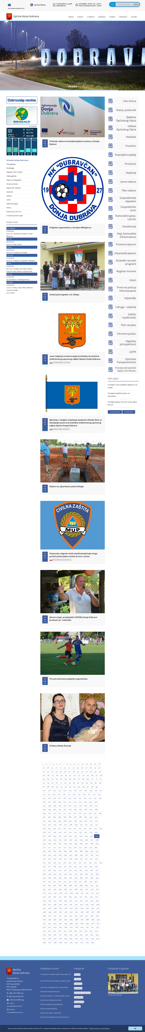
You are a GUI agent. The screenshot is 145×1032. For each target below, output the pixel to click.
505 (60, 927)
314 (44, 863)
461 (60, 912)
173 (64, 813)
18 (48, 768)
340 (59, 870)
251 (60, 840)
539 (65, 939)
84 (91, 783)
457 (98, 908)
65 (70, 779)
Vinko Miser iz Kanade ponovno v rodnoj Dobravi (54, 987)
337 (44, 870)
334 (85, 866)
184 (59, 817)
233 (80, 832)
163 (70, 810)
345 (86, 870)
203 (44, 825)
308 (70, 859)
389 (86, 885)
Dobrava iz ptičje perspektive (48, 1008)
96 (83, 787)
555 (92, 942)
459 (49, 912)
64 (66, 779)
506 (65, 927)
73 (44, 783)
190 (90, 817)
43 (95, 772)
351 (60, 874)
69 (88, 779)
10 (74, 764)
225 (100, 829)
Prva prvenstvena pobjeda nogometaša (68, 679)
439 (60, 904)
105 (70, 791)
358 (97, 874)
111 (101, 791)
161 (60, 810)
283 (54, 851)
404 (49, 893)
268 (91, 844)
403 (44, 893)
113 (49, 794)
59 (44, 779)
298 (76, 855)
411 (87, 893)
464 (76, 912)
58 (101, 775)
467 (92, 912)
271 (49, 848)
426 (49, 901)
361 (55, 878)
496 (71, 923)
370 (44, 882)
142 (75, 802)
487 (81, 920)
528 (65, 935)
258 (97, 840)
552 (76, 942)
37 (69, 772)
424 (96, 897)
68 (83, 779)
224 (95, 829)
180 (100, 813)
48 (57, 775)
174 (69, 813)
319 (69, 863)
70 (92, 779)
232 (75, 832)
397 (70, 889)
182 (49, 817)
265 (75, 844)
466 (87, 912)
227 (49, 832)
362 (60, 878)
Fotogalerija (10, 164)
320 (75, 863)
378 (85, 882)
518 (70, 931)
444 (86, 904)
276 (75, 848)
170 (49, 813)
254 (75, 840)
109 (90, 791)
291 (97, 851)
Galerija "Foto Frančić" (14, 172)
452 (71, 908)
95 (79, 787)
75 (52, 783)
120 (84, 794)
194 (54, 821)
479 (97, 916)
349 (49, 874)
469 (44, 916)
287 (75, 851)
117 (69, 794)
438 (54, 904)
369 (97, 878)
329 (59, 866)
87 (44, 787)
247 (96, 836)
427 (55, 901)
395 (60, 889)
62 (57, 779)
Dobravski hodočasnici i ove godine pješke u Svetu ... (55, 996)
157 (96, 806)
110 (96, 791)
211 (86, 825)
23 (69, 768)
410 (82, 893)
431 (76, 901)
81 (78, 783)
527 (60, 935)
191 (96, 817)
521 (86, 931)
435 (97, 901)
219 (69, 829)
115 (59, 794)
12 (83, 764)
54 (83, 775)
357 (91, 874)
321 (80, 863)
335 (90, 866)
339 (54, 870)
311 (86, 859)
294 (54, 855)
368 (91, 878)
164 (75, 810)
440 (65, 904)
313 (96, 859)
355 (81, 874)
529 (70, 935)
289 (86, 851)
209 (76, 825)
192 (44, 821)
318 (64, 863)
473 (65, 916)
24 (73, 768)
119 (79, 794)
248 (44, 840)
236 (96, 832)
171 (54, 813)
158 (44, 810)
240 (59, 836)
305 (54, 859)
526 (55, 935)
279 (90, 848)
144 (85, 802)
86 (100, 783)
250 (55, 840)
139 (59, 802)
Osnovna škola (12, 184)
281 (44, 851)
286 (70, 851)
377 (80, 882)
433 (86, 901)
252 (65, 840)
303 (44, 859)
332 (75, 866)
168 (96, 810)
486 (76, 920)
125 (49, 798)
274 (64, 848)
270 (44, 848)
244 (80, 836)
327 (49, 866)
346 (91, 870)
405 (55, 893)
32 (48, 772)
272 (54, 848)
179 (95, 813)
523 (96, 931)
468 (98, 912)
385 (65, 885)
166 (85, 810)
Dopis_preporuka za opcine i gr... (61, 559)
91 (61, 787)
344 (80, 870)
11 (78, 764)
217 (59, 829)
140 (64, 802)
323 (90, 863)
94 (74, 787)
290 (91, 851)
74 (48, 783)
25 (78, 768)
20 (56, 768)
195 (59, 821)
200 (85, 821)
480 (44, 920)
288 (81, 851)
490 (98, 920)
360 (49, 878)
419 (70, 897)
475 (75, 916)
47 (53, 775)
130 (75, 798)
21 (61, 768)
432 (81, 901)
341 (65, 870)
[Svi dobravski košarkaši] (123, 983)
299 (81, 855)
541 (76, 939)
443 (81, 904)
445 (92, 904)
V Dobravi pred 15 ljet (14, 216)
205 (54, 825)
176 (79, 813)
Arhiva (8, 208)
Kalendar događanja (82, 993)
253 (70, 840)
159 (49, 810)
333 (80, 866)
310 (81, 859)
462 (65, 912)
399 (81, 889)
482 (55, 920)
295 (60, 855)
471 (55, 916)
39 (78, 772)
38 (74, 772)
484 (65, 920)
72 (101, 779)
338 (49, 870)
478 (91, 916)
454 (81, 908)
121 (89, 794)
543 (86, 939)
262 (60, 844)
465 (81, 912)
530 (76, 935)
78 (65, 783)
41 (87, 772)
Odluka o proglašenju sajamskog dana (51, 1004)
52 (75, 775)
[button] (99, 1028)
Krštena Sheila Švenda (60, 746)
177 (85, 813)
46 (48, 775)
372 (54, 882)
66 (75, 779)
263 (65, 844)
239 (54, 836)
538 (60, 939)
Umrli (8, 200)
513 (44, 931)
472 (60, 916)
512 (97, 927)
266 (81, 844)
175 (74, 813)
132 (85, 798)
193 (49, 821)
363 (65, 878)
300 (86, 855)
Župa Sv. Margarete (13, 180)
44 (100, 772)
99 (97, 787)
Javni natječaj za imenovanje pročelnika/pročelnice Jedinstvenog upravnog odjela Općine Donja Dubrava (74, 357)
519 (75, 931)
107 (80, 791)
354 (75, 874)
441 (71, 904)
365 (75, 878)
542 (81, 939)
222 (85, 829)
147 (44, 806)
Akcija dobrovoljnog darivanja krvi (50, 991)
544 (92, 939)
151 (65, 806)
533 (91, 935)
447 (44, 908)
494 (60, 923)
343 (75, 870)
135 (100, 798)
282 (49, 851)
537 (55, 939)
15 (95, 764)
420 (75, 897)
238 (49, 836)
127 (59, 798)
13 (87, 764)
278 (85, 848)
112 (44, 794)
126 (54, 798)
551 (71, 942)
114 (54, 794)
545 (97, 939)
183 (54, 817)
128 (64, 798)
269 (97, 844)
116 (64, 794)
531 (81, 935)
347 (96, 870)
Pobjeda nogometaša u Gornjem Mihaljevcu (70, 227)
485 (71, 920)
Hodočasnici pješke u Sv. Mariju (64, 294)
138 (54, 802)
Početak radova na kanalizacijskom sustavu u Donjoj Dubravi (74, 142)
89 (53, 787)
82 (83, 783)
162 (65, 810)
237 (44, 836)
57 (97, 775)
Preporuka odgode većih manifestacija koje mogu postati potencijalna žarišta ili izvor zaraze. (73, 555)
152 (70, 806)
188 (80, 817)
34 (56, 772)
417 (60, 897)
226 (44, 832)
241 (65, 836)
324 (95, 863)
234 (85, 832)
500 (92, 923)
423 (91, 897)
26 (82, 768)
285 (65, 851)
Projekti (112, 17)
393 (49, 889)
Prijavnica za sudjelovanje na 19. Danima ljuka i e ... (55, 1017)
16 (99, 764)
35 (61, 772)
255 (81, 840)
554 (87, 942)
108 (85, 791)
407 (66, 893)
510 (87, 927)
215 (49, 829)
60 (48, 779)
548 (55, 942)
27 (86, 768)
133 (90, 798)
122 (94, 794)
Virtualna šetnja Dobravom (17, 160)
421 (81, 897)
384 (59, 885)
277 (80, 848)
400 (86, 889)
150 (59, 806)
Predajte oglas (129, 412)
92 (66, 787)
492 (49, 923)
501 (98, 923)
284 (59, 851)
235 (90, 832)
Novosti (71, 17)
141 (70, 802)
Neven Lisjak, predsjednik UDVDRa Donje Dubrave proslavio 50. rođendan (73, 618)
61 (53, 779)
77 (61, 783)
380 (96, 882)
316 (54, 863)
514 (49, 931)
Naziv (112, 4)
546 (44, 942)
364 (70, 878)
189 (85, 817)
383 (54, 885)
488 (87, 920)
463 (71, 912)
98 (92, 787)
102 (54, 791)
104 (64, 791)
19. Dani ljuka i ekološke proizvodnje (50, 1000)
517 (65, 931)
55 (88, 775)
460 (55, 912)
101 (49, 791)
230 (65, 832)
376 (75, 882)
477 (86, 916)
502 (44, 927)
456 (92, 908)
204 (49, 825)
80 (74, 783)
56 (92, 775)
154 (80, 806)
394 (54, 889)
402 (97, 889)
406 (60, 893)
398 (76, 889)
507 (71, 927)
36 (65, 772)
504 (55, 927)
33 (52, 772)
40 (82, 772)
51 (70, 775)
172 (59, 813)
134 (95, 798)
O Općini (80, 17)
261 (55, 844)
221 (80, 829)
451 (66, 908)
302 (97, 855)
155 (85, 806)
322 (85, 863)
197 (70, 821)
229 (59, 832)
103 (59, 791)
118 (74, 794)
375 (70, 882)
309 (76, 859)
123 (99, 794)
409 (76, 893)
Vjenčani (9, 192)
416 (54, 897)
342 (70, 870)
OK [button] (135, 1028)
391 (97, 885)
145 (90, 802)
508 (76, 927)
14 (91, 764)
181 (44, 817)
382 (49, 885)
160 (54, 810)
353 (70, 874)
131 (80, 798)
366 (81, 878)
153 (75, 806)
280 (96, 848)
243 (75, 836)
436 (44, 904)
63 (61, 779)
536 (49, 939)
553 (81, 942)
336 (96, 866)
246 (91, 836)
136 (44, 802)
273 (59, 848)
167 (91, 810)
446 (97, 904)
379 (90, 882)
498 (81, 923)
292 (44, 855)
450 (60, 908)
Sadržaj (136, 4)
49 (62, 775)
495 (65, 923)
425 (44, 901)
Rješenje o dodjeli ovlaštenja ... (61, 429)
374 (64, 882)
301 (92, 855)
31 (44, 772)
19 (52, 768)
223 (90, 829)
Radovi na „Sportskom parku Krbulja (67, 486)
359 (44, 878)
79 (70, 783)
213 (96, 825)
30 (99, 768)
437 (49, 904)
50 (66, 775)
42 (91, 772)
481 (49, 920)
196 (65, 821)
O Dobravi (90, 17)
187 (75, 817)
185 (64, 817)
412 (92, 893)
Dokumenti (123, 17)
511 (92, 927)
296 (65, 855)
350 (55, 874)
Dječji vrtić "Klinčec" (13, 188)
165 (80, 810)
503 (49, 927)
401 (92, 889)
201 (91, 821)
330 (65, 866)
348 (44, 874)
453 (76, 908)
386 (70, 885)
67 (79, 779)
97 (88, 787)
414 (44, 897)
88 (48, 787)
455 (87, 908)
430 (70, 901)
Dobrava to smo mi (13, 212)
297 (70, 855)
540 (70, 939)
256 (86, 840)
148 (49, 806)
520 (80, 931)
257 (91, 840)
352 (65, 874)
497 (76, 923)
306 (60, 859)
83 (87, 783)
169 (44, 813)
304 (49, 859)
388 (81, 885)
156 (90, 806)
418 (65, 897)
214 (44, 829)
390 (91, 885)
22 (65, 768)
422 (86, 897)
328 (54, 866)
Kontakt (134, 17)
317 (59, 863)
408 (71, 893)
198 (75, 821)
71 (96, 779)
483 (60, 920)
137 (49, 802)
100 (44, 791)
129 (69, 798)
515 (54, 931)
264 (70, 844)
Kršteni (9, 196)
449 (55, 908)
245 (86, 836)
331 (70, 866)
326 (44, 866)
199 (80, 821)
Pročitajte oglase (115, 412)
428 (60, 901)
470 (49, 916)
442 (76, 904)
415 (49, 897)
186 (70, 817)
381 (44, 885)
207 (65, 825)
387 (75, 885)
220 (75, 829)
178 (90, 813)
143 (80, 802)
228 (54, 832)
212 (91, 825)
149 (54, 806)
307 (65, 859)
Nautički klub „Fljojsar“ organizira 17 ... (51, 1013)
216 (54, 829)
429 (65, 901)
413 (97, 893)
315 (49, 863)
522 (91, 931)
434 (91, 901)
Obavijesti (101, 17)
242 (70, 836)
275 (70, 848)
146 (95, 802)
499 (87, 923)
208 (70, 825)
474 (70, 916)
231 (70, 832)
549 (60, 942)
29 (95, 768)
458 (44, 912)
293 (49, 855)
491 (44, 923)
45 (44, 775)
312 (91, 859)
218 (64, 829)
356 (86, 874)
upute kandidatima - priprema (61, 362)
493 (54, 923)
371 (49, 882)
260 (49, 844)
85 (96, 783)
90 (57, 787)
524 (44, 935)
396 (65, 889)
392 (44, 889)
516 (59, 931)
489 (92, 920)
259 (44, 844)
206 (60, 825)
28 (91, 768)
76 (57, 783)
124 (44, 798)
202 (96, 821)
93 (70, 787)
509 (82, 927)
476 (81, 916)
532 (86, 935)
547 (49, 942)
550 (66, 942)
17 (44, 768)
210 (81, 825)
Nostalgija (10, 168)
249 (49, 840)
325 (100, 863)
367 (86, 878)
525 (49, 935)
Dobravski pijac (12, 204)
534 (97, 935)
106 (75, 791)
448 (49, 908)
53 (79, 775)
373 (59, 882)
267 (86, 844)
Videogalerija (11, 176)
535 (44, 939)
